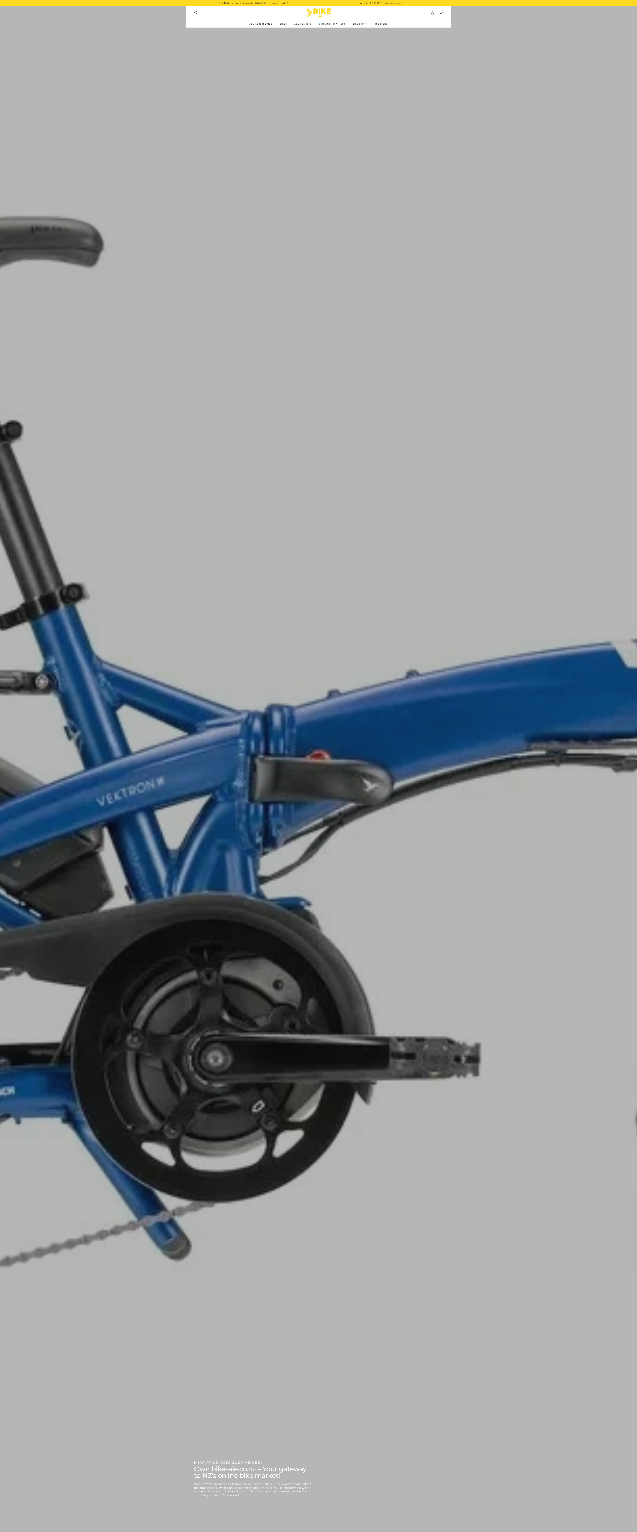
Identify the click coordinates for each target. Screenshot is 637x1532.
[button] (196, 12)
